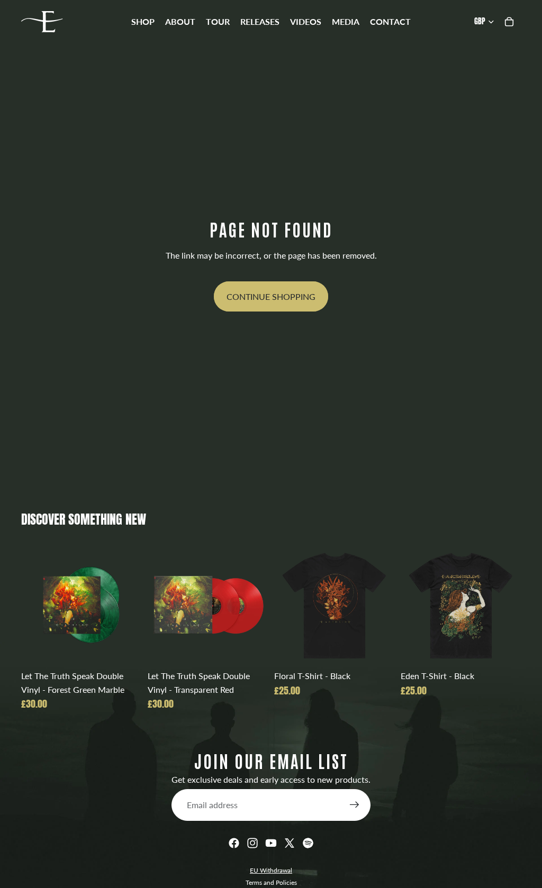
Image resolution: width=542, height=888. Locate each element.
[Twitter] (289, 843)
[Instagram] (252, 843)
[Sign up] (355, 805)
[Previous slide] (159, 604)
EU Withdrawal (271, 870)
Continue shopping (271, 296)
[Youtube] (271, 843)
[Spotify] (308, 843)
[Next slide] (256, 604)
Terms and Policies (271, 882)
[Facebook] (234, 843)
